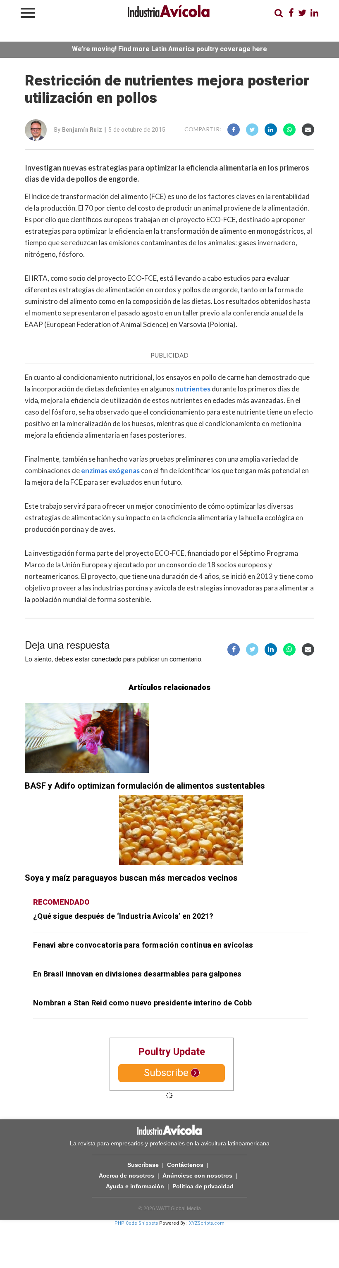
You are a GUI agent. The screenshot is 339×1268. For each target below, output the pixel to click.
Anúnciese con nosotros (197, 1175)
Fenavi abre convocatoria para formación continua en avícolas (143, 945)
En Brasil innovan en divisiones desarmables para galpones (137, 974)
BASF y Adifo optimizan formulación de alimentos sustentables (145, 786)
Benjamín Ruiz (82, 130)
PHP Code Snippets (136, 1223)
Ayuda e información (135, 1186)
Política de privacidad (203, 1186)
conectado (106, 659)
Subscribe (166, 1073)
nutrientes (192, 388)
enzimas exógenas (110, 470)
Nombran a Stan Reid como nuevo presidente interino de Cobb (142, 1003)
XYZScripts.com (206, 1223)
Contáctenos (185, 1164)
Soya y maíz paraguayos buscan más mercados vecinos (131, 878)
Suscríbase (143, 1164)
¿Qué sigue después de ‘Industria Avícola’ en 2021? (123, 916)
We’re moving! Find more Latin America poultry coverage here (169, 49)
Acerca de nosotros (126, 1175)
